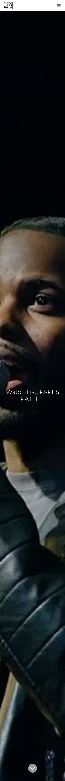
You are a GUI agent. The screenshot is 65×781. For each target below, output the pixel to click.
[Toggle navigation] (58, 5)
